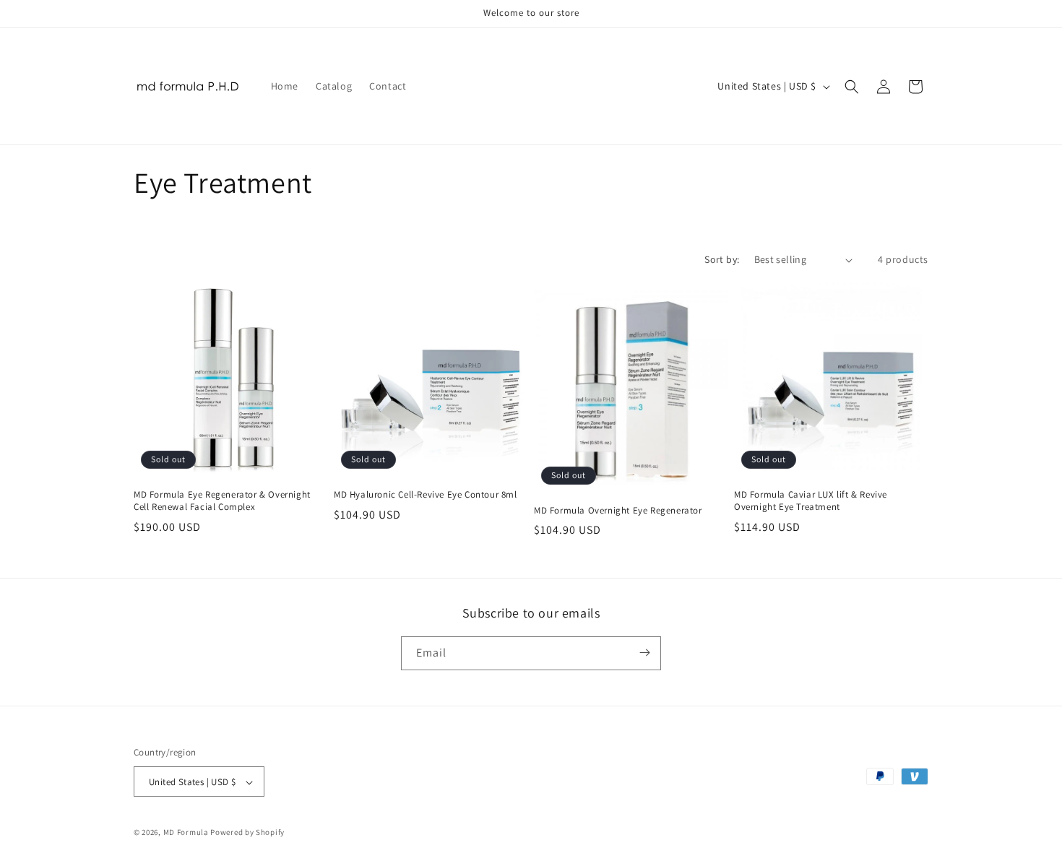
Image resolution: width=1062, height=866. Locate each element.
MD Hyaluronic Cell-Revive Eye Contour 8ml (425, 495)
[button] (852, 87)
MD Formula (186, 833)
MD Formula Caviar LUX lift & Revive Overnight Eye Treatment (810, 501)
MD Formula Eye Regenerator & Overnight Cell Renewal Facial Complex (222, 501)
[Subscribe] (644, 653)
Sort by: (721, 259)
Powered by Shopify (247, 833)
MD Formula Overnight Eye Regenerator (618, 510)
